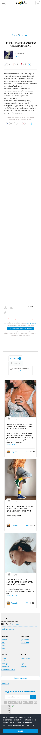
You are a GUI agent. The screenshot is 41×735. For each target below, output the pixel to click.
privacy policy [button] (30, 725)
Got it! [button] (20, 731)
